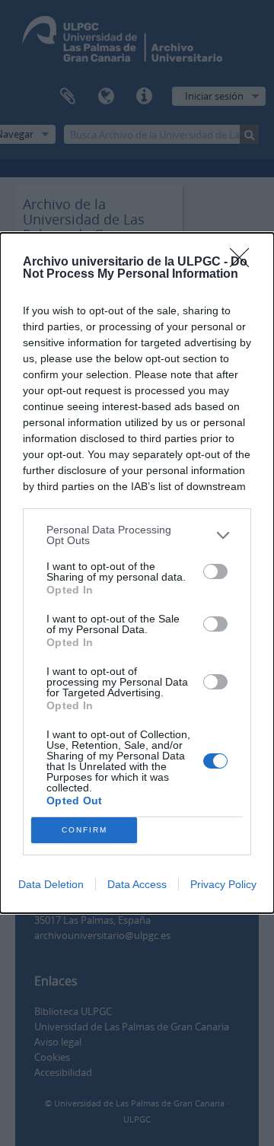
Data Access (137, 884)
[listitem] (137, 535)
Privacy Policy (223, 884)
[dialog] (137, 573)
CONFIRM (84, 830)
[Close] (244, 262)
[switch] (215, 571)
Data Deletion (51, 884)
